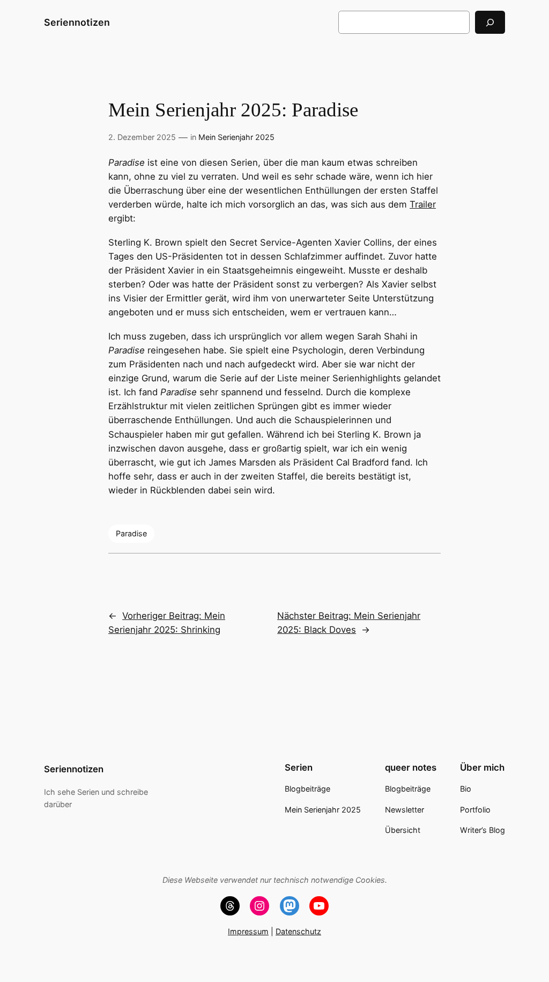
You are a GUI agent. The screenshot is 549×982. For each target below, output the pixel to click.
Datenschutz (298, 931)
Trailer (423, 204)
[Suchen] (490, 22)
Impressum (248, 931)
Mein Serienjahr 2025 (236, 137)
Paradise (131, 533)
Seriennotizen (77, 22)
